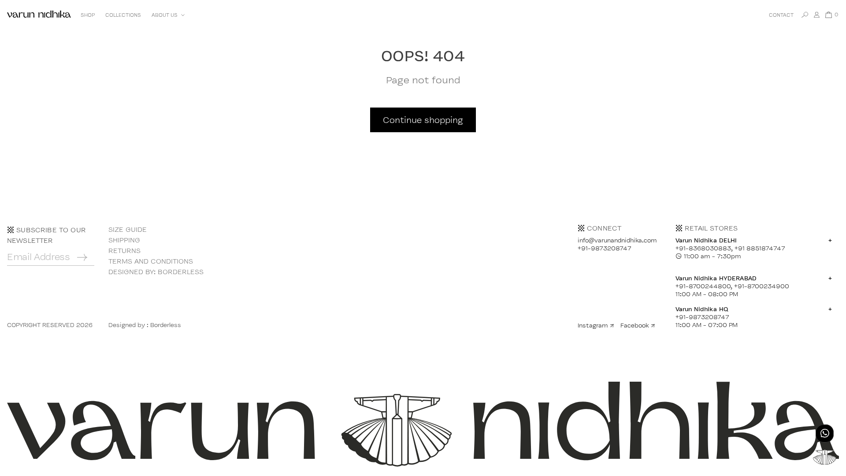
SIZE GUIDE (127, 229)
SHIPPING (124, 240)
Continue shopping (423, 120)
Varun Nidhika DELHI (753, 240)
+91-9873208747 (604, 248)
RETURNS (124, 250)
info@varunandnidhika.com (617, 240)
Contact (781, 15)
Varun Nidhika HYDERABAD (753, 278)
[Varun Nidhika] (39, 15)
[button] (167, 15)
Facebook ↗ (637, 325)
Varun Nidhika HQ (753, 309)
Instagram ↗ (596, 325)
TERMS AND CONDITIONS (150, 261)
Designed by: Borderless (156, 271)
